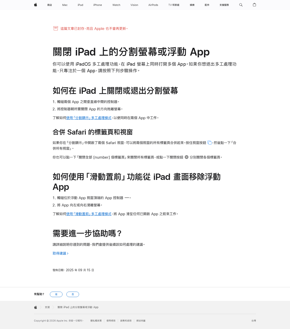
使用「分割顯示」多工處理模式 (88, 118)
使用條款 (111, 320)
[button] (240, 5)
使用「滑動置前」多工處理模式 (88, 214)
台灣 (253, 320)
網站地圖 (140, 320)
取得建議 (59, 253)
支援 (47, 307)
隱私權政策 (96, 320)
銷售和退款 (126, 320)
